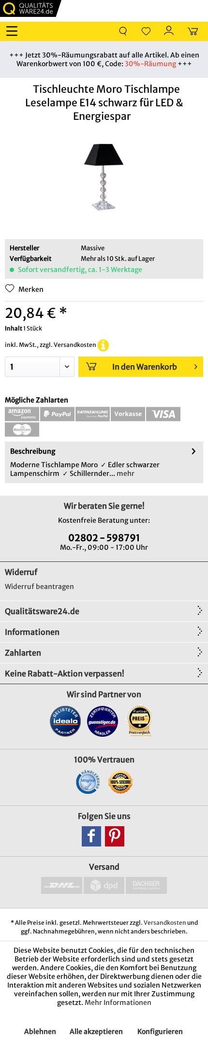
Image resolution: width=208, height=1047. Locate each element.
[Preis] (140, 720)
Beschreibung (32, 451)
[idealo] (65, 720)
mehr (124, 473)
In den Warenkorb (144, 367)
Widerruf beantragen (39, 586)
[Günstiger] (102, 720)
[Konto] (169, 31)
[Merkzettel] (146, 31)
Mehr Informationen (118, 1002)
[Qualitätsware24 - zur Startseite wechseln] (30, 8)
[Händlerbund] (88, 782)
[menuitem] (14, 31)
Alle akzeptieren (96, 1031)
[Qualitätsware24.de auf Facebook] (91, 836)
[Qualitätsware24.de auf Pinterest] (114, 836)
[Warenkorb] (192, 31)
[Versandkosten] (103, 344)
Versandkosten (165, 922)
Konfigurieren (160, 1031)
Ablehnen (40, 1031)
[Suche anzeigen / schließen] (123, 31)
